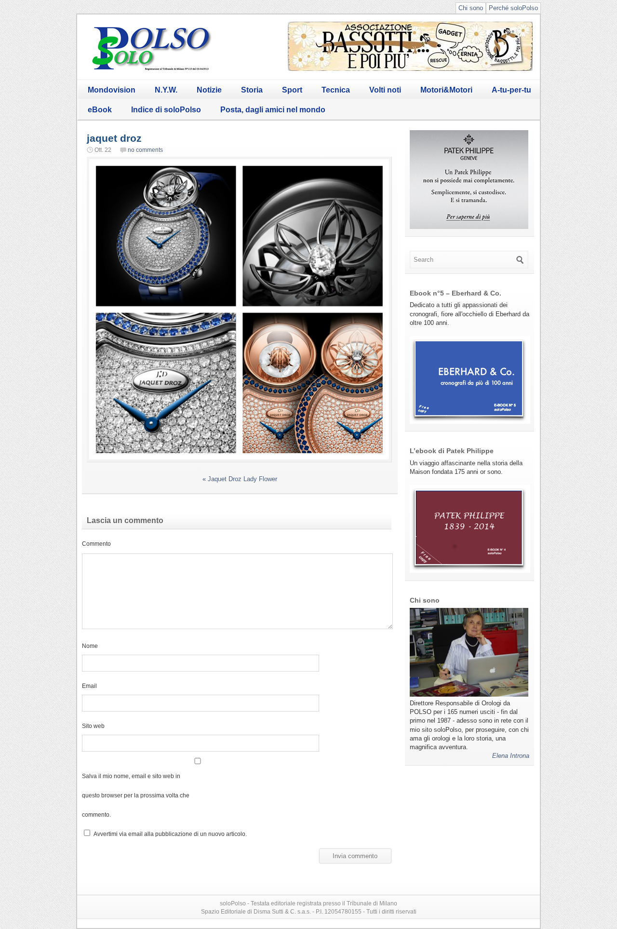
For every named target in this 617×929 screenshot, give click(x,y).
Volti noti (385, 90)
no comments (145, 150)
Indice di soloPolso (166, 110)
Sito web (93, 726)
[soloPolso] (151, 70)
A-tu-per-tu (511, 90)
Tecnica (336, 90)
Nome (90, 646)
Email (89, 686)
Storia (252, 90)
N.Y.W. (166, 90)
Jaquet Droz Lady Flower (239, 479)
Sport (292, 90)
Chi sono (470, 8)
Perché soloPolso (513, 8)
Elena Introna (510, 755)
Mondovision (111, 90)
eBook (100, 110)
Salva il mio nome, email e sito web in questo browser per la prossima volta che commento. (135, 795)
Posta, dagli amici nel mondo (272, 110)
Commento (96, 543)
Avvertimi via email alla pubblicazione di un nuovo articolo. (170, 834)
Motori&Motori (446, 90)
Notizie (209, 90)
